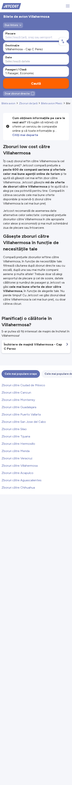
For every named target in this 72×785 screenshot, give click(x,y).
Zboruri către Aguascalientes (21, 480)
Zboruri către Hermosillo (18, 443)
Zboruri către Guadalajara (19, 407)
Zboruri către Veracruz (17, 458)
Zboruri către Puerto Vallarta (21, 414)
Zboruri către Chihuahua (18, 487)
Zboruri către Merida (16, 451)
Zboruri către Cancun (16, 392)
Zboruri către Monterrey (18, 400)
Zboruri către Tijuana (16, 436)
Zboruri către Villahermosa (20, 465)
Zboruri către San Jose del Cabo (24, 422)
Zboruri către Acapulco (17, 473)
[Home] (11, 6)
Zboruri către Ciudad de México (23, 385)
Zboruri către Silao (14, 429)
